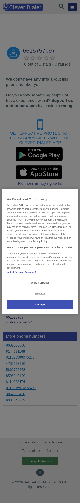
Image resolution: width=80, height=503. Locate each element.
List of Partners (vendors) (21, 272)
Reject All (40, 293)
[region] (40, 251)
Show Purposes (39, 282)
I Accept (40, 304)
